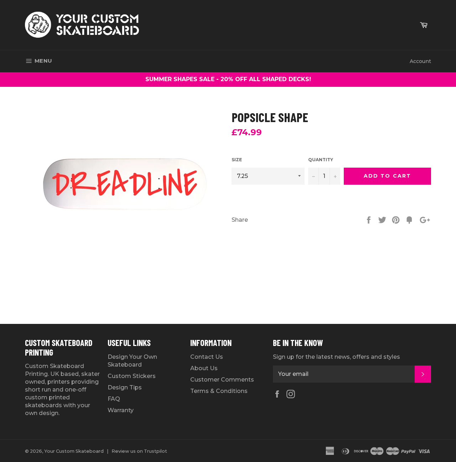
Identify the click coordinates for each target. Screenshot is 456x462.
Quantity (320, 159)
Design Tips (125, 387)
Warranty (121, 410)
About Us (204, 368)
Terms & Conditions (219, 391)
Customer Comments (222, 379)
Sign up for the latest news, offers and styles (336, 356)
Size (237, 159)
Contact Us (206, 356)
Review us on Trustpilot (139, 451)
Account (420, 61)
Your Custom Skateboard (74, 451)
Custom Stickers (132, 376)
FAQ (114, 398)
